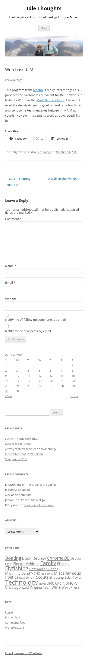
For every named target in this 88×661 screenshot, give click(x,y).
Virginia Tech (40, 587)
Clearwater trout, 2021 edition (24, 454)
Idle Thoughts (44, 8)
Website (11, 299)
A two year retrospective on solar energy (30, 449)
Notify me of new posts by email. (28, 331)
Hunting (52, 569)
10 (17, 376)
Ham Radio (37, 569)
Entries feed (12, 617)
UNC (50, 583)
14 (62, 376)
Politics (11, 577)
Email (10, 282)
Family (48, 563)
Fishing (63, 563)
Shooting (56, 577)
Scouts (42, 577)
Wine (56, 587)
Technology (44, 152)
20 (51, 381)
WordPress (70, 587)
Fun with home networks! (21, 439)
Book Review (34, 558)
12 (39, 376)
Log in (9, 612)
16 (6, 381)
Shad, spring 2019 (16, 459)
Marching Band (17, 573)
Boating (13, 558)
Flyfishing (16, 568)
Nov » (74, 396)
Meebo (38, 90)
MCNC (35, 573)
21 (62, 381)
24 (17, 386)
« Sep (8, 396)
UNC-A (60, 583)
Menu (44, 28)
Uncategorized (17, 587)
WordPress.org (14, 628)
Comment (13, 219)
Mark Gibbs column (51, 100)
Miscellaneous (67, 573)
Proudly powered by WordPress (23, 653)
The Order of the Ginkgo (41, 484)
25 (28, 386)
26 (39, 386)
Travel (42, 583)
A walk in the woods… (65, 179)
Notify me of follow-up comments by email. (36, 320)
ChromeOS (58, 558)
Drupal (76, 558)
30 (6, 391)
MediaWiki (47, 573)
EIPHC (8, 564)
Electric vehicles (26, 563)
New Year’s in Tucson (18, 444)
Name (10, 266)
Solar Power (73, 577)
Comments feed (15, 622)
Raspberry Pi (27, 577)
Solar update (22, 490)
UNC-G (71, 583)
